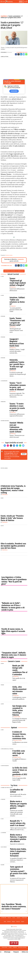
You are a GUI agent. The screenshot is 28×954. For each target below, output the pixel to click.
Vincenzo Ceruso (17, 740)
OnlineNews (5, 494)
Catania (13, 917)
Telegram (13, 952)
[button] (2, 911)
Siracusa (18, 921)
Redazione (10, 52)
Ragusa (13, 921)
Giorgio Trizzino (17, 757)
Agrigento (18, 917)
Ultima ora (22, 952)
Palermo (9, 917)
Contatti (10, 947)
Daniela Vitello (16, 716)
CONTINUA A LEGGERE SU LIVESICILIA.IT (14, 271)
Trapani (22, 921)
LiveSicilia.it (4, 16)
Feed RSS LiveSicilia (22, 947)
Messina (9, 921)
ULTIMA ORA (3, 917)
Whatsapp (4, 952)
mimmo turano (9, 255)
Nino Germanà (16, 776)
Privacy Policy (4, 947)
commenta (21, 259)
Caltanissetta (24, 917)
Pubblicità (15, 947)
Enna (5, 921)
